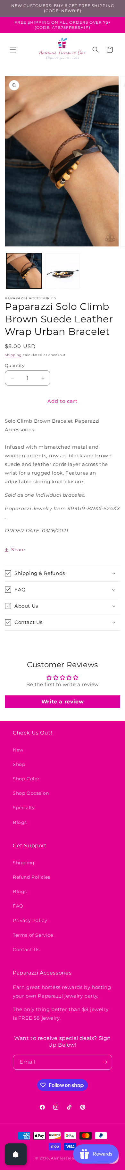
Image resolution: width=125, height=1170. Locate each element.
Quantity (14, 365)
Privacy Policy (30, 920)
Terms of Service (33, 935)
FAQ (18, 906)
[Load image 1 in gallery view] (24, 270)
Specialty (24, 807)
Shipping (13, 355)
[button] (13, 50)
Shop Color (26, 779)
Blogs (20, 822)
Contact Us (26, 949)
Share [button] (18, 549)
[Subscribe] (105, 1062)
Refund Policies (31, 877)
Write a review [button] (62, 702)
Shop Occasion (31, 793)
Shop (19, 764)
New (18, 750)
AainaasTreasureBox (70, 1158)
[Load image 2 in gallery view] (62, 270)
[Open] (16, 1154)
